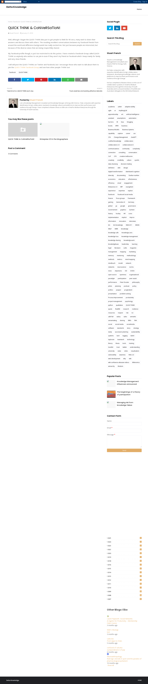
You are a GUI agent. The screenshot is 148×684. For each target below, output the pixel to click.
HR (124, 214)
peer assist (133, 278)
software (111, 328)
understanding (135, 347)
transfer (110, 347)
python (110, 305)
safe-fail (110, 317)
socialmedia (131, 324)
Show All (111, 665)
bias (122, 122)
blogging (130, 122)
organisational (134, 275)
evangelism (129, 187)
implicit (124, 217)
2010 (124, 588)
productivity (130, 298)
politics (110, 290)
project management (115, 301)
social (110, 324)
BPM (117, 126)
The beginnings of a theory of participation (128, 393)
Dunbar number (134, 175)
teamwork (120, 339)
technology (130, 339)
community (126, 149)
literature (117, 248)
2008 (124, 595)
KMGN (137, 225)
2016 (124, 565)
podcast (126, 286)
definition (111, 168)
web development (114, 359)
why (124, 359)
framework (131, 198)
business (124, 126)
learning (134, 244)
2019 (124, 557)
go (116, 206)
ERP (121, 187)
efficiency (111, 183)
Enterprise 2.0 (112, 187)
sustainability (135, 332)
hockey (118, 214)
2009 (124, 591)
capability (111, 133)
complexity (136, 149)
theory (110, 343)
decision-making (126, 164)
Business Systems (128, 130)
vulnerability (112, 355)
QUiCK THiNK (23, 72)
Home (10, 22)
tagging (125, 336)
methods (111, 259)
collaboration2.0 (128, 145)
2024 (124, 542)
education (122, 179)
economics (111, 179)
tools (124, 343)
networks (111, 267)
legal (109, 248)
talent (132, 336)
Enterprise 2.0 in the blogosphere (54, 139)
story (128, 328)
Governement (112, 210)
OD (126, 271)
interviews (132, 221)
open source (112, 275)
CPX (115, 156)
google (122, 206)
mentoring (120, 256)
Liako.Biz (110, 639)
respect (120, 313)
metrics (119, 259)
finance (110, 198)
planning (118, 286)
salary (118, 317)
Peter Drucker (124, 282)
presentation (112, 294)
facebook (16, 22)
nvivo (110, 271)
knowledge (124, 229)
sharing (122, 320)
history (110, 214)
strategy (136, 328)
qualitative (119, 305)
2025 (124, 538)
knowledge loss (113, 236)
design (125, 168)
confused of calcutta (114, 648)
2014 (124, 572)
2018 (124, 561)
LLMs (125, 248)
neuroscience (121, 267)
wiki (130, 359)
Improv (132, 217)
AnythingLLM (123, 110)
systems (111, 336)
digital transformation (115, 172)
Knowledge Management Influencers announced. (128, 382)
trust (118, 347)
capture (120, 133)
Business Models (113, 130)
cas (134, 133)
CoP (109, 156)
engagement (128, 183)
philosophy (136, 282)
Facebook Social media (125, 194)
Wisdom (120, 366)
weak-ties (122, 355)
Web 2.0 (131, 355)
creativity (111, 160)
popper (118, 290)
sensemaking (112, 320)
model (120, 263)
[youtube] (124, 28)
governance (132, 206)
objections (118, 271)
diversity (111, 175)
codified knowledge (114, 141)
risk (127, 313)
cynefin (136, 160)
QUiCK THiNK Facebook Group (26, 67)
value (119, 351)
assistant (111, 118)
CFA (109, 137)
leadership (125, 244)
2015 (124, 569)
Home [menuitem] (139, 9)
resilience (135, 309)
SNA (135, 320)
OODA (132, 271)
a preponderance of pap (116, 650)
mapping (123, 252)
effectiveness (132, 179)
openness (123, 275)
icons (130, 214)
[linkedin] (117, 28)
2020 (124, 553)
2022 (124, 549)
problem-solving (125, 294)
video (126, 351)
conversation (132, 152)
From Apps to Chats (114, 641)
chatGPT (133, 137)
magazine (133, 248)
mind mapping (130, 259)
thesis (117, 343)
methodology (131, 256)
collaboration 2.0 (113, 145)
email (119, 183)
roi (132, 313)
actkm (120, 107)
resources (111, 313)
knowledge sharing (114, 240)
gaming (110, 202)
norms (131, 267)
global (110, 206)
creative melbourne (126, 156)
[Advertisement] (116, 494)
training (131, 343)
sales (125, 317)
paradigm (111, 278)
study (110, 332)
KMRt (116, 229)
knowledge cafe (113, 233)
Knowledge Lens (127, 233)
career (128, 133)
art (122, 114)
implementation (113, 217)
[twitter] (110, 28)
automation (132, 118)
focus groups (120, 198)
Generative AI (120, 202)
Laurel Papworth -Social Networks (120, 619)
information (112, 221)
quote (110, 309)
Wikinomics (136, 362)
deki (119, 168)
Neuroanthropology (114, 656)
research (126, 309)
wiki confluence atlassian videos (118, 362)
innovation (122, 221)
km (109, 225)
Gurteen (131, 210)
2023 (124, 546)
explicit (130, 191)
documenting (121, 175)
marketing (132, 252)
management (112, 252)
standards (120, 328)
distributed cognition (132, 172)
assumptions (121, 118)
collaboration (128, 141)
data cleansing (113, 164)
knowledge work (129, 240)
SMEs (129, 320)
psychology (129, 301)
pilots (110, 286)
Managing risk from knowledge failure (125, 403)
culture (129, 160)
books (110, 126)
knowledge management (130, 236)
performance (112, 282)
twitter (125, 347)
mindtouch (111, 263)
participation (122, 278)
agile (109, 110)
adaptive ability (130, 107)
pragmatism (128, 290)
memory (111, 256)
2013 (124, 576)
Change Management (121, 137)
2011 (124, 584)
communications (113, 149)
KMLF (110, 229)
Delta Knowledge (16, 7)
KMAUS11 (129, 225)
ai (115, 110)
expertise (122, 191)
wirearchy (111, 366)
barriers (111, 122)
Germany (131, 202)
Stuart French (14, 33)
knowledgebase (113, 244)
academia (111, 107)
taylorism (111, 339)
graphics (123, 210)
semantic (133, 317)
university (111, 351)
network (128, 263)
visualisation (135, 351)
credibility (120, 160)
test (108, 632)
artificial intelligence (132, 114)
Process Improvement (115, 298)
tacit (118, 336)
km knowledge (118, 225)
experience (112, 191)
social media (119, 324)
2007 (124, 599)
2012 (124, 580)
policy (134, 286)
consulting (122, 152)
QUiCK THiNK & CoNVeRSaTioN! (21, 139)
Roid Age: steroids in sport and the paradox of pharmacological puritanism (124, 660)
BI (117, 122)
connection (112, 152)
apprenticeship (113, 114)
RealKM (117, 309)
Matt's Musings (112, 630)
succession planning (121, 332)
